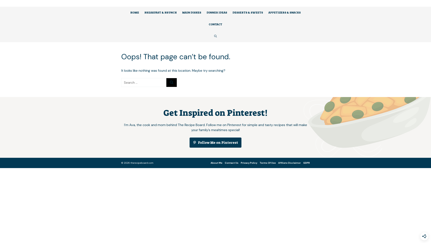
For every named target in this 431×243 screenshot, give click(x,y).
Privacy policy (249, 162)
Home (134, 12)
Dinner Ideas (217, 12)
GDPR (306, 162)
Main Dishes (191, 12)
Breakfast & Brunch (160, 12)
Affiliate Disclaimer (289, 162)
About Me (216, 162)
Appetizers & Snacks (284, 12)
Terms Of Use (268, 162)
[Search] (171, 82)
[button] (215, 36)
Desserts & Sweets (248, 12)
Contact (215, 24)
